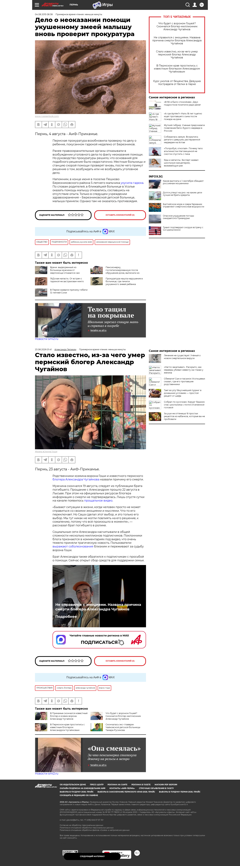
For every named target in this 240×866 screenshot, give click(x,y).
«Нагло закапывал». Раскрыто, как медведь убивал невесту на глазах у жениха (183, 370)
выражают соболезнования (73, 546)
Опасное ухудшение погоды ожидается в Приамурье (178, 217)
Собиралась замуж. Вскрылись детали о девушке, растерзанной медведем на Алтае (182, 139)
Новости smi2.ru (46, 339)
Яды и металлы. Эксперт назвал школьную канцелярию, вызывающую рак (181, 163)
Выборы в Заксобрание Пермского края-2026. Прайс (126, 792)
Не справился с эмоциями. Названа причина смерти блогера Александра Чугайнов (177, 40)
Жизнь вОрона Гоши (46, 451)
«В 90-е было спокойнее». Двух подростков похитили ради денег (182, 103)
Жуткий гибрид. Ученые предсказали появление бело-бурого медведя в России (184, 128)
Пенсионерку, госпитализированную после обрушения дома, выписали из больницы (114, 271)
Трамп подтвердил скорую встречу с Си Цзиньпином (183, 228)
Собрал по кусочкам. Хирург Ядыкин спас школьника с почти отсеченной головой (184, 405)
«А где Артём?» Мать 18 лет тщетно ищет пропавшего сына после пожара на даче (183, 116)
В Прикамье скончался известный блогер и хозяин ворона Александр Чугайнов (68, 716)
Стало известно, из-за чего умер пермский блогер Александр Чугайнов (177, 54)
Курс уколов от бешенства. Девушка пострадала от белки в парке (177, 83)
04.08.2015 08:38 (44, 14)
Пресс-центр (96, 784)
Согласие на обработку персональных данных (81, 825)
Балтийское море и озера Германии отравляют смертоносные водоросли (183, 205)
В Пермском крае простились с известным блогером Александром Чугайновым (177, 68)
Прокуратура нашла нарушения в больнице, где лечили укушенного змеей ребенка (124, 281)
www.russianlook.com (47, 116)
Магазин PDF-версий (166, 784)
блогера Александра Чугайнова (76, 479)
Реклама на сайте (117, 784)
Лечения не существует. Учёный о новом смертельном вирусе (182, 357)
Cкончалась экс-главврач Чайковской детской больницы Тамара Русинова (123, 727)
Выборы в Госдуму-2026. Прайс (76, 792)
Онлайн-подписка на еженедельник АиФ (82, 788)
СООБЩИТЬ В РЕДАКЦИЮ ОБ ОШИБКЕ (79, 795)
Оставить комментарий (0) (120, 215)
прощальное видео (98, 500)
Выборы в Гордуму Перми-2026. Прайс (179, 792)
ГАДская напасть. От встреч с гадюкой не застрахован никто (67, 280)
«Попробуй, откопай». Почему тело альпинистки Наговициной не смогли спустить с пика (183, 151)
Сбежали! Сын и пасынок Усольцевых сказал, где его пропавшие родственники (184, 381)
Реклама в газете (141, 784)
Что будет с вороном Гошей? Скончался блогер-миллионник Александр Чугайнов (177, 26)
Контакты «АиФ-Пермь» (122, 788)
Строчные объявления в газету (156, 788)
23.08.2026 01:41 (43, 349)
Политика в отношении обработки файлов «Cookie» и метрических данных (94, 830)
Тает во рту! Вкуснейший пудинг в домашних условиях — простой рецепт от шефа (182, 393)
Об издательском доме (73, 784)
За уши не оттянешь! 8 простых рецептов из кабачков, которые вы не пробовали (184, 416)
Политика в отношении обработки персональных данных (86, 828)
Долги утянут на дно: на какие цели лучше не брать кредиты (182, 193)
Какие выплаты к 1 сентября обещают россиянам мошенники (183, 182)
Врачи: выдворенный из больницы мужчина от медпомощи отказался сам (65, 270)
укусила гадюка (132, 183)
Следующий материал (92, 856)
